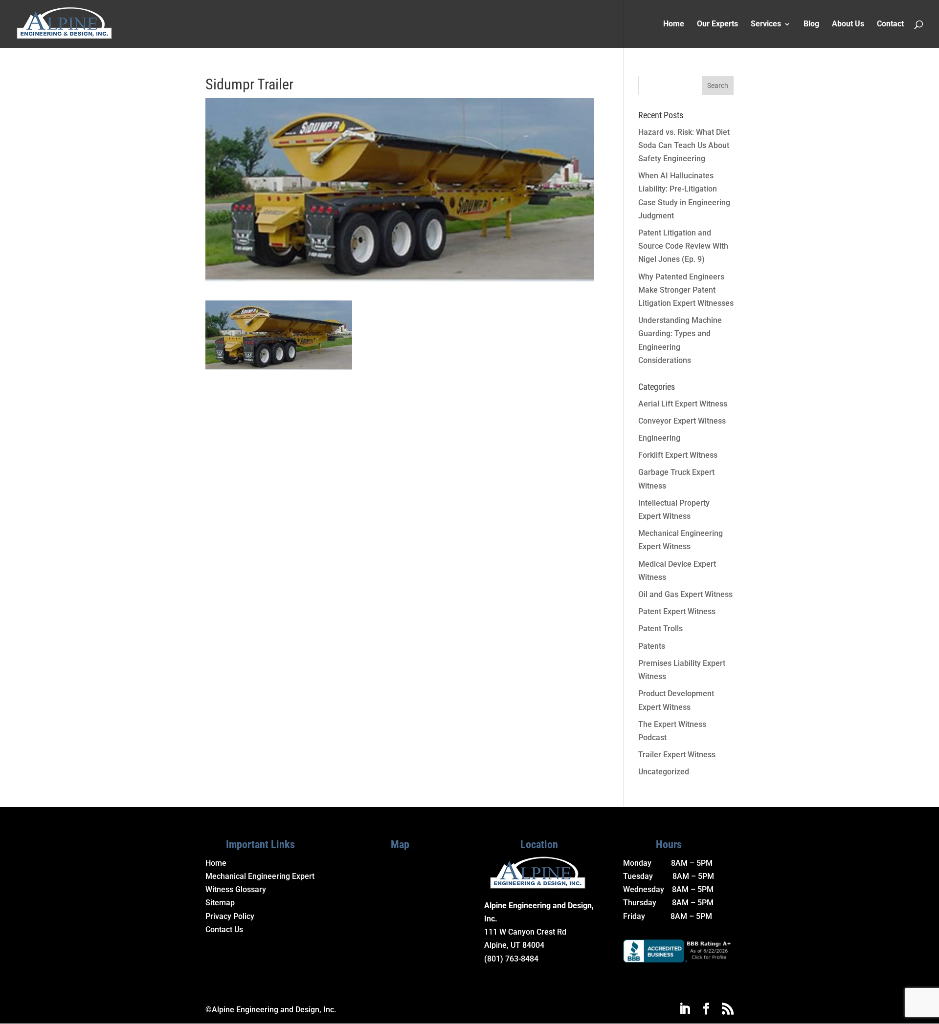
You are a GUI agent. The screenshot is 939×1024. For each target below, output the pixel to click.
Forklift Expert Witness (677, 455)
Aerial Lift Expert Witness (682, 403)
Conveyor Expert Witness (682, 421)
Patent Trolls (660, 628)
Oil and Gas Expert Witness (685, 594)
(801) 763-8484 (511, 958)
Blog (811, 24)
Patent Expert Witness (676, 611)
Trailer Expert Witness (676, 754)
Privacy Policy (229, 916)
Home (673, 24)
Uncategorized (663, 771)
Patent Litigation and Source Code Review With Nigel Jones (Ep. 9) (683, 246)
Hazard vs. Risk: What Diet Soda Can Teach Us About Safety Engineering (684, 145)
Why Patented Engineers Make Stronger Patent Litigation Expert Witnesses (686, 290)
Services (766, 24)
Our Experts (717, 24)
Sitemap (220, 902)
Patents (651, 646)
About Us (848, 24)
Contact (890, 24)
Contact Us (224, 929)
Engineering (659, 438)
